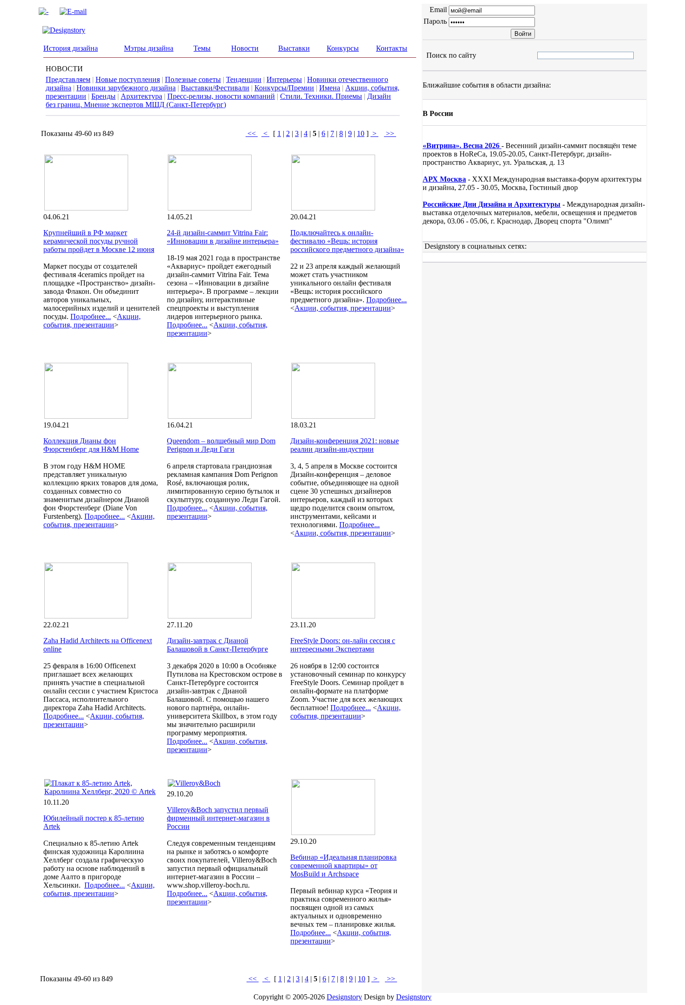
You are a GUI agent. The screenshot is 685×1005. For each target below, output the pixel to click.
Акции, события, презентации (92, 320)
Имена (329, 88)
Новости (245, 48)
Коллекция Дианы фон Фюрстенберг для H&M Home (91, 445)
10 (360, 133)
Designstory (344, 997)
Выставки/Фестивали (215, 88)
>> (390, 133)
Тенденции (243, 79)
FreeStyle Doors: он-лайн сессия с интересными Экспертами (342, 645)
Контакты (391, 48)
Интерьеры (284, 79)
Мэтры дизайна (148, 48)
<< (252, 133)
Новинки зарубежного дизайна (126, 88)
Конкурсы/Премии (284, 88)
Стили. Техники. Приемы (321, 96)
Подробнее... (90, 316)
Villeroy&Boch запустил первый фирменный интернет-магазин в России (218, 818)
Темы (202, 48)
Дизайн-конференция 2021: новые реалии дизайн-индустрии (344, 445)
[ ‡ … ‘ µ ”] (545, 55)
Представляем (68, 79)
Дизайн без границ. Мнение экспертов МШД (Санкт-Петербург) (218, 100)
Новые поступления (128, 79)
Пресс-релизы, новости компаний (221, 96)
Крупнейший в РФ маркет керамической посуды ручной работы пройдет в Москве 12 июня (98, 241)
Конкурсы (343, 48)
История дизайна (70, 48)
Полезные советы (193, 79)
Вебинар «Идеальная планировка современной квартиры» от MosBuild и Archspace (343, 865)
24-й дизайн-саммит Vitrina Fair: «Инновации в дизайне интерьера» (223, 237)
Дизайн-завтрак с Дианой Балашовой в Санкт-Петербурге (217, 645)
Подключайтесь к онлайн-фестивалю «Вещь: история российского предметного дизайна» (347, 241)
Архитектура (141, 96)
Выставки (294, 48)
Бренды (103, 96)
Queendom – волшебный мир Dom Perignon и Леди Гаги (221, 445)
